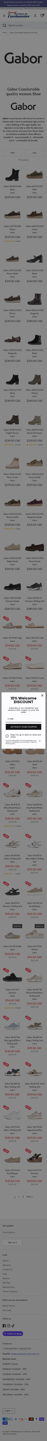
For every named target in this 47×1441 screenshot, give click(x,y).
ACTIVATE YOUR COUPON (24, 726)
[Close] (42, 695)
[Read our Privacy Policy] (39, 741)
